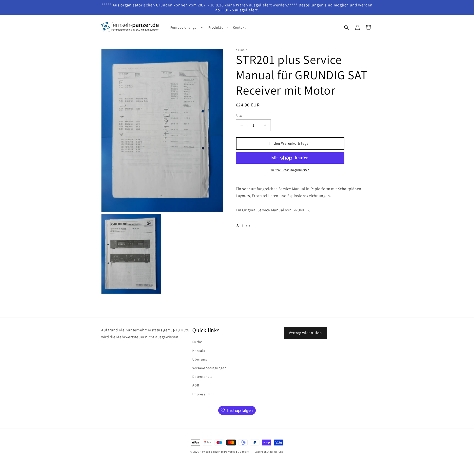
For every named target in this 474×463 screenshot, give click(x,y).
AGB (195, 385)
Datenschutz (202, 376)
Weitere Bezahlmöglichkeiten (290, 170)
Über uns (199, 359)
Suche (197, 342)
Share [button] (246, 225)
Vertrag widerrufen (305, 332)
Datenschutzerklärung (269, 451)
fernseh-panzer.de (212, 451)
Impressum (201, 394)
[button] (186, 27)
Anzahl (240, 115)
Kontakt (198, 350)
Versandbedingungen (209, 368)
